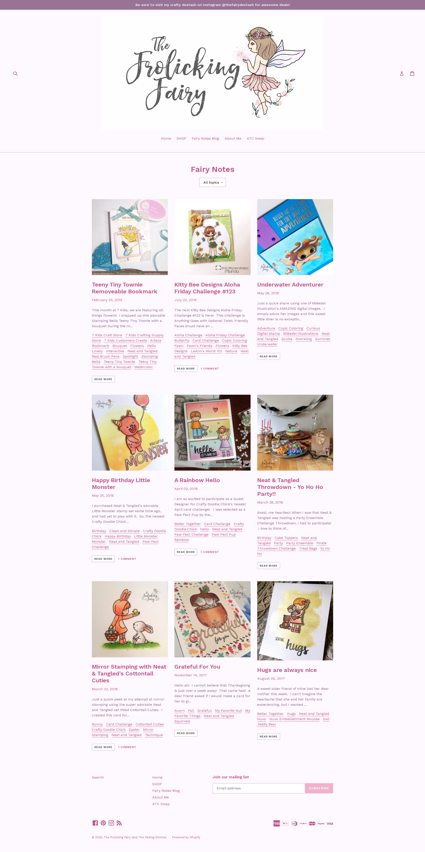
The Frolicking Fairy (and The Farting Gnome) (135, 837)
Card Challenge (206, 340)
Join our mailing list (230, 777)
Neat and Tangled (143, 351)
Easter (134, 729)
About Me (233, 138)
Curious (313, 328)
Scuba (287, 339)
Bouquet (119, 346)
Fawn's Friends (199, 346)
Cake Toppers (286, 538)
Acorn (179, 710)
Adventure (266, 328)
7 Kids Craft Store (107, 335)
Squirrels (182, 721)
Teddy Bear (266, 724)
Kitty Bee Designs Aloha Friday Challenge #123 (207, 288)
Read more (103, 379)
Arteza (155, 340)
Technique (154, 735)
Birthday (99, 531)
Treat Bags (308, 548)
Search (98, 777)
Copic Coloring (234, 340)
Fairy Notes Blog (205, 138)
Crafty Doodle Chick (109, 729)
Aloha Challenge (188, 335)
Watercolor (143, 367)
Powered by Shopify (186, 837)
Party (278, 543)
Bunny (97, 724)
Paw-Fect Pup (224, 534)
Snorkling (304, 339)
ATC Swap (255, 138)
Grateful (204, 710)
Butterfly (181, 340)
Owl (326, 719)
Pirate (321, 543)
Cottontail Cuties (150, 724)
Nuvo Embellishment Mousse (294, 719)
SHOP (181, 138)
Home (166, 138)
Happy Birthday (118, 536)
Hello (204, 529)
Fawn (179, 346)
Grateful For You (197, 666)
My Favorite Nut (228, 710)
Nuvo (261, 719)
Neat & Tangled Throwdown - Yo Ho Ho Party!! (290, 487)
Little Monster (146, 536)
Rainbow (181, 540)
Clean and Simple (124, 531)
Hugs (291, 714)
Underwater (267, 344)
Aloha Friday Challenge (225, 335)
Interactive (115, 351)
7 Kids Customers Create (125, 340)
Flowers (137, 346)
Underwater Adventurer (290, 284)
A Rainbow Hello (197, 480)
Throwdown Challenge (276, 548)
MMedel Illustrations (300, 333)
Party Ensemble (299, 543)
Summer (322, 339)
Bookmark (100, 346)
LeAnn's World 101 (206, 351)
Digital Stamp (268, 333)
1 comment (210, 368)
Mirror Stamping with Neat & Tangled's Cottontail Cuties (129, 673)
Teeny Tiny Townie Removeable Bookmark (124, 288)
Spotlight (130, 356)
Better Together (187, 524)
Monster (99, 541)
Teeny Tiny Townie (119, 362)
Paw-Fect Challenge (191, 534)
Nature (231, 351)
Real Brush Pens (106, 356)
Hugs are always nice (287, 670)
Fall (191, 710)
